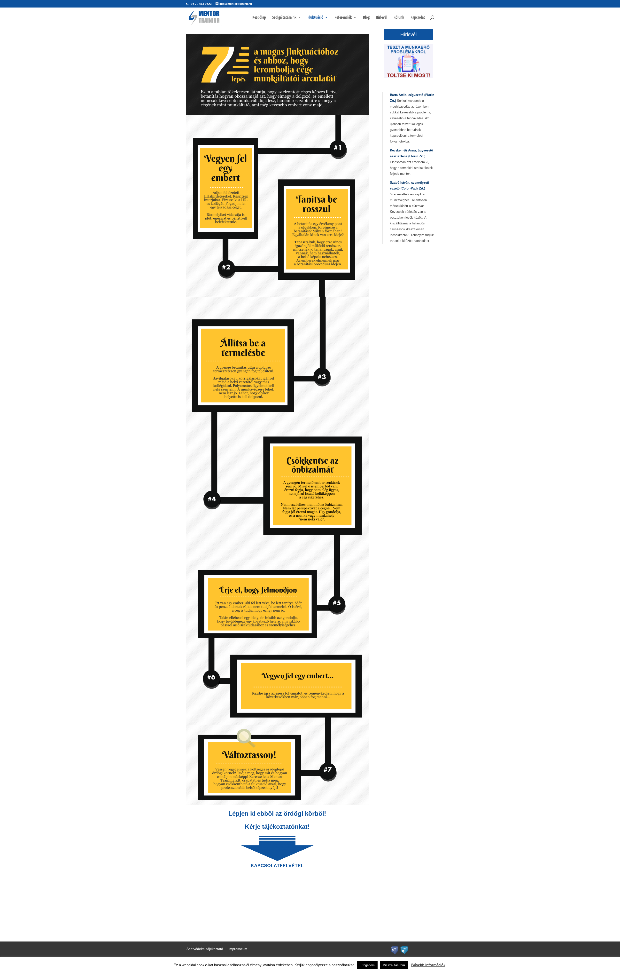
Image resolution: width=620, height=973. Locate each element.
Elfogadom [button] (367, 965)
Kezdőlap (259, 18)
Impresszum (237, 949)
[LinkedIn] (404, 949)
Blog (366, 18)
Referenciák (343, 18)
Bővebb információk (428, 965)
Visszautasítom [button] (394, 965)
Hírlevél (381, 18)
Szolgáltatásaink (284, 18)
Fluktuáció (315, 18)
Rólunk (399, 18)
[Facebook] (394, 949)
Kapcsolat (418, 18)
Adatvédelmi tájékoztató (204, 949)
